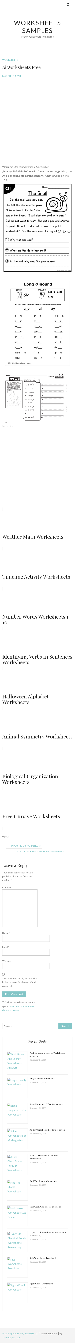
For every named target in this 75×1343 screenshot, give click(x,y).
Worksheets (10, 60)
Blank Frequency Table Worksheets (46, 1104)
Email (5, 947)
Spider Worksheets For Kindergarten (47, 1129)
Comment (8, 887)
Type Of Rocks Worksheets (25, 846)
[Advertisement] (37, 118)
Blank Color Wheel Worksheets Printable (40, 851)
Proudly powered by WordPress (20, 1333)
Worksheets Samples (37, 26)
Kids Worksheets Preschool (42, 1258)
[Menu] (6, 5)
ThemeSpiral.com (11, 1337)
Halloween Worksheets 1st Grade (45, 1206)
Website (6, 961)
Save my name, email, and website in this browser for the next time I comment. (19, 982)
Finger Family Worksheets (42, 1078)
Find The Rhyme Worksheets (43, 1181)
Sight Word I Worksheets (41, 1283)
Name (6, 933)
